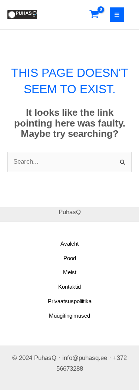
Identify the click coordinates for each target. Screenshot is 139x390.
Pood (69, 258)
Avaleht (69, 243)
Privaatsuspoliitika (70, 301)
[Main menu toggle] (117, 14)
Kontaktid (69, 287)
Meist (69, 272)
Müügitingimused (69, 315)
